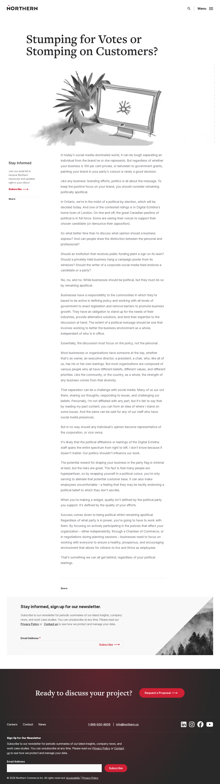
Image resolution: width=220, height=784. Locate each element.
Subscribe (15, 189)
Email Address (30, 638)
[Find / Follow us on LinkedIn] (183, 724)
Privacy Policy (30, 624)
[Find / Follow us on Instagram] (192, 724)
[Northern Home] (22, 8)
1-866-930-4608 (99, 724)
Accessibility (73, 777)
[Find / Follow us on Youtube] (209, 724)
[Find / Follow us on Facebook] (200, 724)
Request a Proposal (158, 693)
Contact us (51, 624)
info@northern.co (127, 724)
